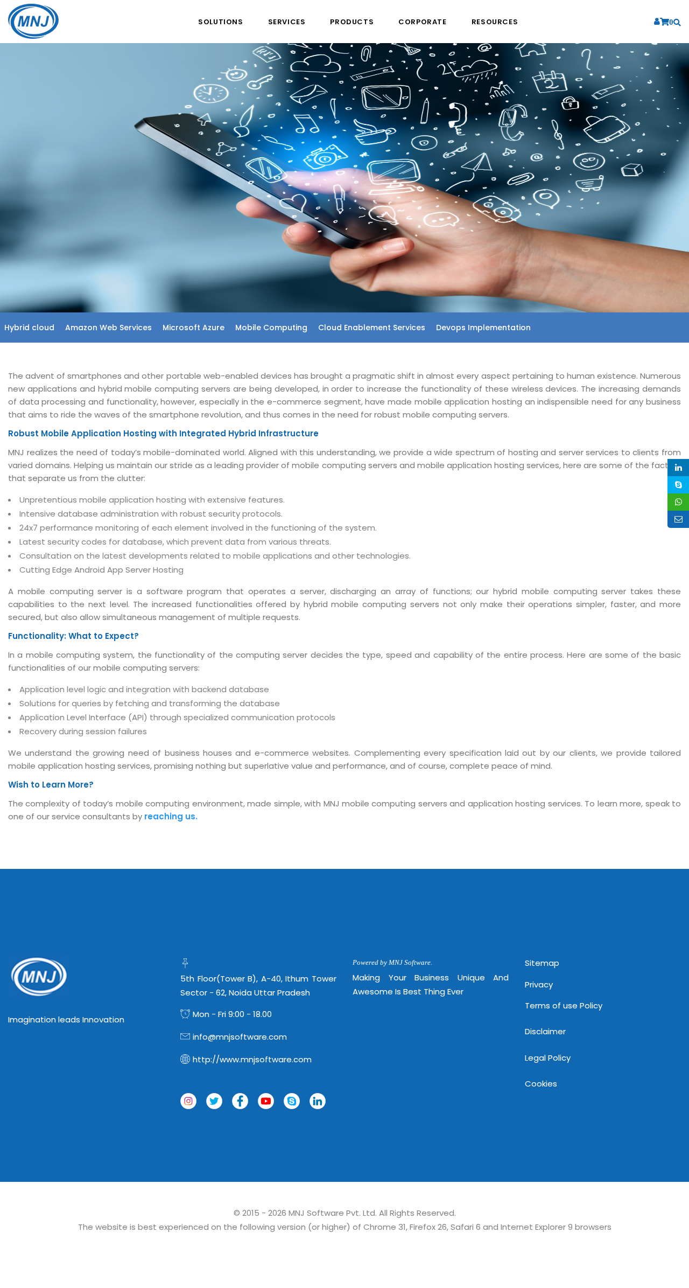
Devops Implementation (483, 327)
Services (287, 22)
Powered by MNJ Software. (392, 962)
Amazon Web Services (108, 327)
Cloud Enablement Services (371, 327)
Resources (495, 22)
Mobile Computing (271, 327)
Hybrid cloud (29, 327)
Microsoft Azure (193, 327)
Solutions (220, 22)
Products (352, 22)
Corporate (422, 22)
